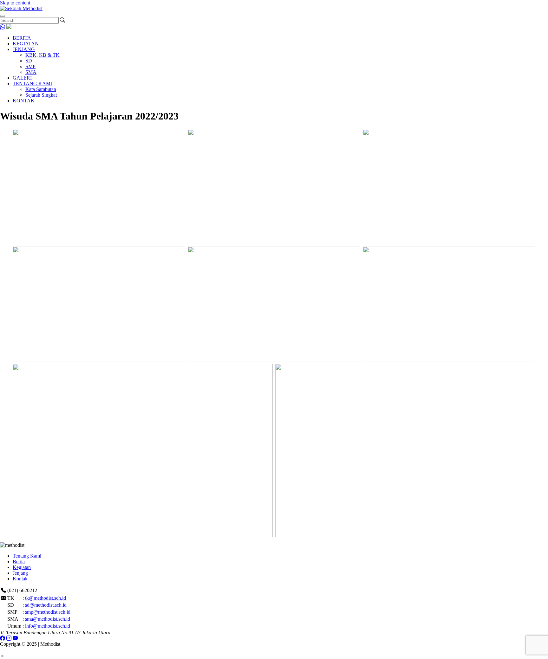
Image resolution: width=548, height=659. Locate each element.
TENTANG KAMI (32, 83)
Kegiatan (22, 567)
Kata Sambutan (40, 89)
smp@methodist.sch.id (47, 612)
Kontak (20, 578)
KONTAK (24, 100)
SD (28, 60)
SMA (30, 72)
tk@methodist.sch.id (45, 598)
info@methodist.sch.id (47, 626)
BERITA (22, 38)
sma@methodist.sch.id (47, 619)
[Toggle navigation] (2, 16)
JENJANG (24, 49)
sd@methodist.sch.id (46, 605)
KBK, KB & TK (42, 55)
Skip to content (15, 2)
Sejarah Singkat (41, 95)
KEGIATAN (26, 43)
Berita (19, 561)
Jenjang (20, 573)
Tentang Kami (27, 556)
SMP (30, 66)
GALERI (22, 78)
